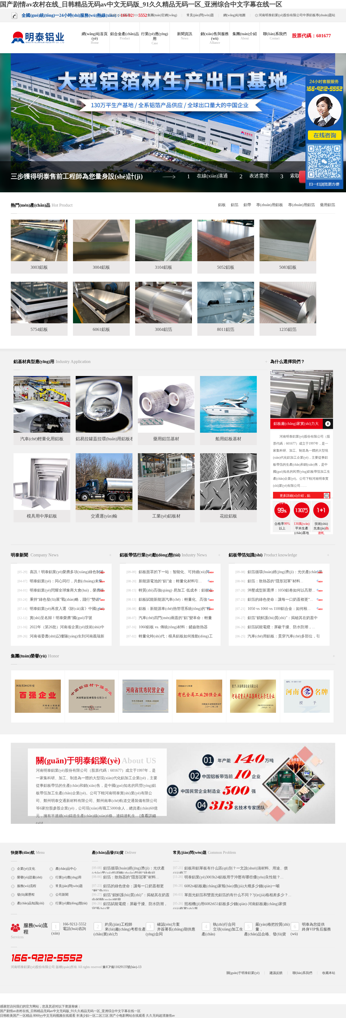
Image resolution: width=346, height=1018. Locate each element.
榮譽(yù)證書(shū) (29, 877)
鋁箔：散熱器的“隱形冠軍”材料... (275, 581)
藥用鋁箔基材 (166, 438)
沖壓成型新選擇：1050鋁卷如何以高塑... (281, 590)
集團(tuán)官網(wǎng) (162, 15)
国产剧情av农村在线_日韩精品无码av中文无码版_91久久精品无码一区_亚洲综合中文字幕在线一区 (141, 4)
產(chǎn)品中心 (65, 869)
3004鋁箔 (163, 329)
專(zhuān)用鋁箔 (301, 205)
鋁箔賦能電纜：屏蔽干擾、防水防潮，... (281, 627)
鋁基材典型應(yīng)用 (52, 361)
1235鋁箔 (288, 329)
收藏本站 (328, 973)
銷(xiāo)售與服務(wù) (215, 38)
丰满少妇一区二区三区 (92, 1015)
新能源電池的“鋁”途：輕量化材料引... (170, 581)
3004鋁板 (101, 267)
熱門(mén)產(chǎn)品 (41, 205)
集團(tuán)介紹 (244, 36)
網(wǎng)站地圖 (234, 15)
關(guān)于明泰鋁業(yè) (243, 973)
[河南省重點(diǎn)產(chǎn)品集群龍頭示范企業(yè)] (253, 712)
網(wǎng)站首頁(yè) (95, 38)
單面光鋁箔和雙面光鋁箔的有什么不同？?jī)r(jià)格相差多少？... (237, 895)
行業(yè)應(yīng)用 (154, 38)
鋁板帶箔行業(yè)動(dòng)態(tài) (163, 555)
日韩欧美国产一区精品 (16, 1015)
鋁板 (222, 205)
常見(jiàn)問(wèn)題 (200, 15)
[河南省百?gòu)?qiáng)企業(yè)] (38, 712)
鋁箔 (234, 205)
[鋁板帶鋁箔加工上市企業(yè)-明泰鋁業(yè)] (38, 37)
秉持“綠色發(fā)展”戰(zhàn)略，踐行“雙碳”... (67, 599)
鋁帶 (247, 205)
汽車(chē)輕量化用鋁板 (42, 438)
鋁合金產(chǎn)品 (124, 36)
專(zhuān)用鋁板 (269, 205)
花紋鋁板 (228, 516)
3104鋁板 (163, 267)
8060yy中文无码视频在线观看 (54, 1015)
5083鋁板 (288, 267)
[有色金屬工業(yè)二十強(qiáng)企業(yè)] (199, 712)
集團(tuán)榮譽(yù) (35, 656)
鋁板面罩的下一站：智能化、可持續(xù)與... (176, 572)
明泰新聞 (34, 555)
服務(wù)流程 (26, 886)
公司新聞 (61, 894)
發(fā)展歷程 (26, 894)
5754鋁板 (39, 329)
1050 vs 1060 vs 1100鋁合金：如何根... (279, 609)
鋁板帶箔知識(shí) (263, 555)
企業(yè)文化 (26, 869)
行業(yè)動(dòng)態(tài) (71, 903)
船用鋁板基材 (228, 438)
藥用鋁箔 (327, 205)
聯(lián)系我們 (275, 36)
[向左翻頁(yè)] (33, 107)
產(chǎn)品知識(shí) (30, 903)
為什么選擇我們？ (287, 361)
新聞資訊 (184, 36)
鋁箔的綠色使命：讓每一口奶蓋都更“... (280, 599)
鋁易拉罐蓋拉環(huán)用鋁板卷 (105, 438)
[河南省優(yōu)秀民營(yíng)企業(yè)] (145, 712)
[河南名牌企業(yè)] (307, 712)
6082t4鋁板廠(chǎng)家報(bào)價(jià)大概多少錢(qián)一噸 (232, 886)
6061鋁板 (101, 329)
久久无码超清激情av (160, 1015)
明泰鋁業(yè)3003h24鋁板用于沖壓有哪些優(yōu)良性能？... (234, 877)
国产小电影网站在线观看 (127, 1015)
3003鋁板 (39, 267)
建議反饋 (276, 973)
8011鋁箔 (225, 329)
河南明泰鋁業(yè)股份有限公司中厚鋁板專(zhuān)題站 (297, 15)
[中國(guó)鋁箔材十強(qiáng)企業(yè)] (92, 712)
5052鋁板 (225, 267)
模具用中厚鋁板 (42, 516)
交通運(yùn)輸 (104, 516)
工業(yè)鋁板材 (166, 516)
